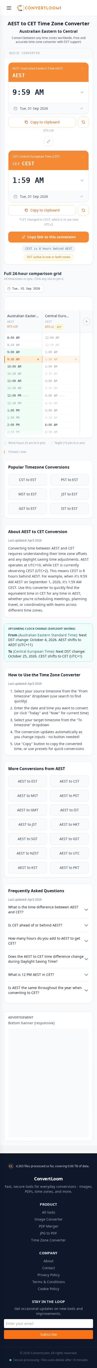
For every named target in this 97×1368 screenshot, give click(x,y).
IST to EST (69, 508)
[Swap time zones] (48, 141)
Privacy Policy (49, 1274)
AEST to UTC (69, 853)
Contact (48, 1267)
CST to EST (27, 479)
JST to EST (69, 494)
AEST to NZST (28, 853)
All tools (48, 1212)
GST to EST (28, 508)
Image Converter (49, 1219)
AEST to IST (69, 810)
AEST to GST (69, 838)
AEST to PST (69, 795)
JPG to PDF (48, 1233)
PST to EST (69, 479)
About (48, 1261)
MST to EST (27, 494)
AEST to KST (28, 867)
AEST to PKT (69, 867)
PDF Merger (48, 1226)
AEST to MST (27, 795)
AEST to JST (27, 824)
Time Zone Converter (48, 1240)
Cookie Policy (48, 1288)
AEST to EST (27, 781)
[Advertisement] (48, 1082)
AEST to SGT (28, 838)
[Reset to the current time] (83, 122)
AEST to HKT (69, 824)
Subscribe (48, 1334)
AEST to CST (69, 781)
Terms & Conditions (48, 1281)
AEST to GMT (27, 810)
